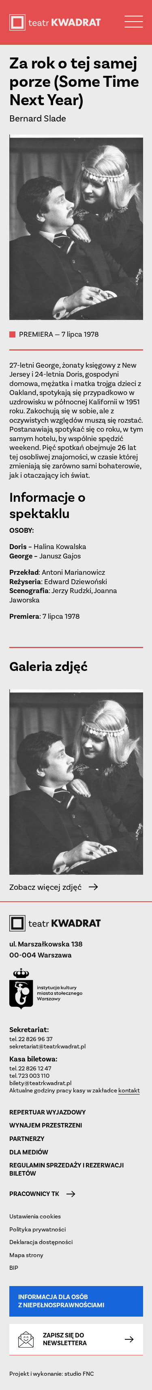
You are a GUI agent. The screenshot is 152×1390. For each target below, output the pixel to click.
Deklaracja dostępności (41, 1242)
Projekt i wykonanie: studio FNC (51, 1373)
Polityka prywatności (37, 1229)
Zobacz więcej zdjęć (45, 887)
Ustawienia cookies (35, 1216)
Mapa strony (26, 1255)
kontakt (129, 1090)
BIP (13, 1267)
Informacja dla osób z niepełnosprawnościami (61, 1301)
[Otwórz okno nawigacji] (134, 21)
